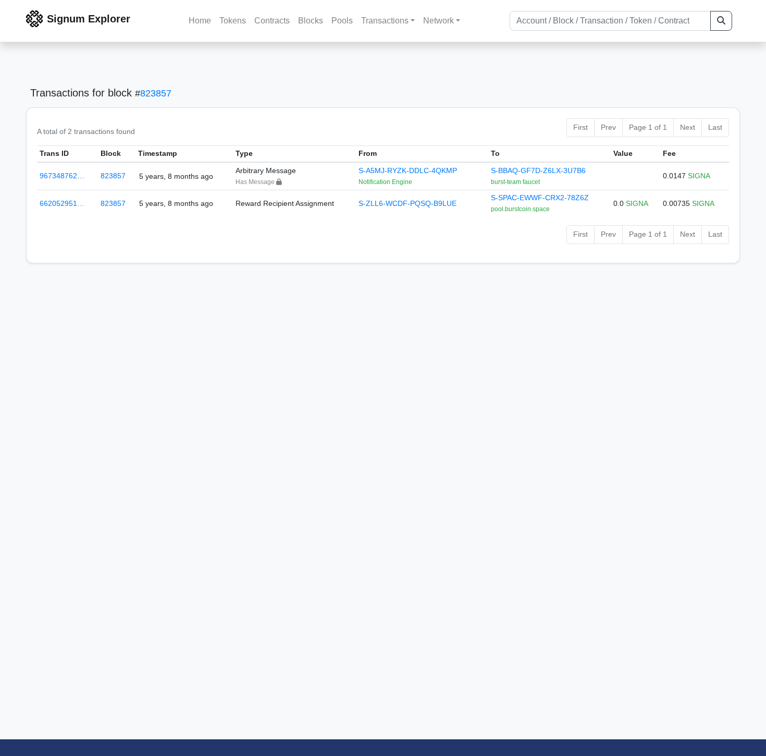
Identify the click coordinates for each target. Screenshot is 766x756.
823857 (155, 93)
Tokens (232, 20)
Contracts (272, 20)
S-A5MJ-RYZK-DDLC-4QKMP (408, 170)
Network (438, 20)
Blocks (310, 20)
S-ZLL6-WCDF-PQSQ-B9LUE (407, 203)
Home (200, 20)
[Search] (721, 21)
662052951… (62, 203)
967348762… (62, 176)
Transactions (385, 20)
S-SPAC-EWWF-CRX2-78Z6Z (540, 197)
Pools (342, 20)
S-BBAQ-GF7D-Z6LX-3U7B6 (538, 170)
